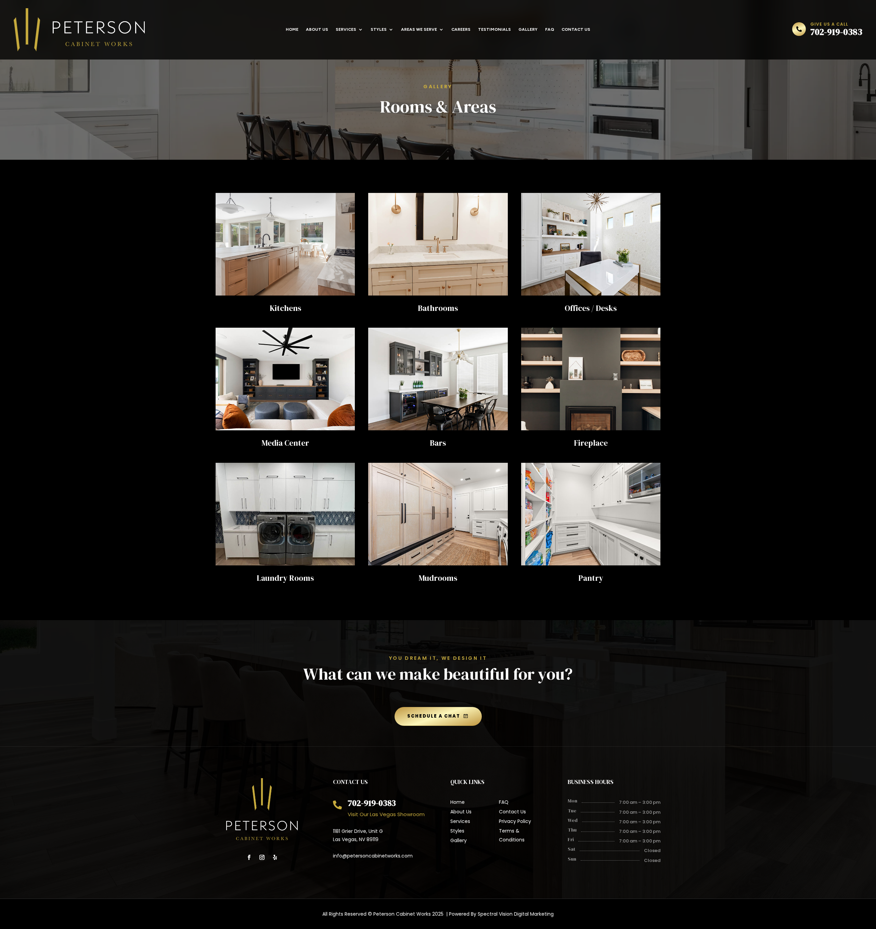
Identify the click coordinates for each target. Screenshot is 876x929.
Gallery (528, 29)
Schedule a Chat (433, 716)
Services (346, 29)
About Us (317, 29)
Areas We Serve (419, 29)
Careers (461, 29)
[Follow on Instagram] (262, 857)
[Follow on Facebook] (249, 857)
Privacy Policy (515, 821)
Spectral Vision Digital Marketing (516, 914)
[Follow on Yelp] (275, 857)
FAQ (549, 29)
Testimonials (494, 29)
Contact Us (576, 29)
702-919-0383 (836, 32)
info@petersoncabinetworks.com (373, 855)
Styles (379, 29)
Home (292, 29)
